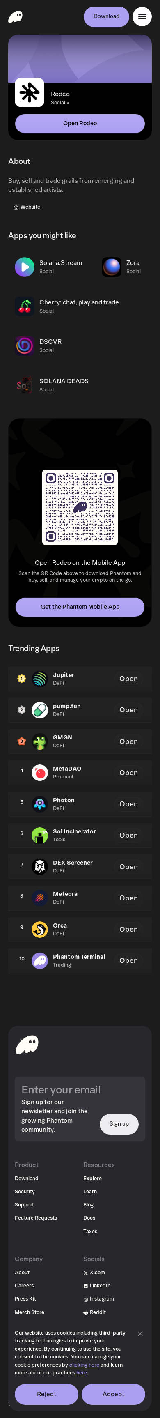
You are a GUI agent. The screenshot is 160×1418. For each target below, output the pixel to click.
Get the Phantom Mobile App (80, 606)
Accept (114, 1394)
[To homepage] (27, 1044)
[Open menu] (142, 16)
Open (128, 678)
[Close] (140, 1334)
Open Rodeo (80, 123)
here (81, 1373)
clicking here (84, 1365)
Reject (47, 1394)
